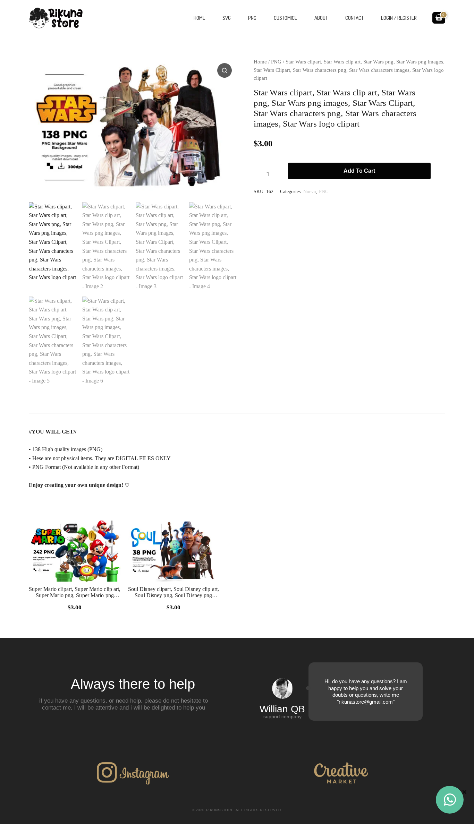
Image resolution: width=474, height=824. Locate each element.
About (321, 18)
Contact (354, 18)
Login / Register (399, 18)
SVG (226, 18)
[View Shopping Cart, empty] (438, 17)
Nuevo (309, 191)
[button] (225, 69)
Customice (285, 18)
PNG (252, 18)
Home (199, 18)
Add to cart (359, 171)
